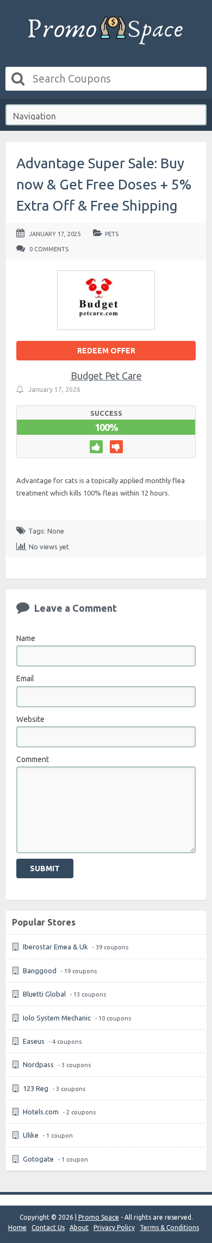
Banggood (40, 970)
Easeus (34, 1041)
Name (25, 638)
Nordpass (38, 1064)
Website (30, 719)
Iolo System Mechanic (57, 1018)
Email (25, 678)
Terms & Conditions (169, 1227)
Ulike (31, 1135)
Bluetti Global (44, 994)
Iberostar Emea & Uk (55, 946)
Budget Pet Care (106, 375)
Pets (112, 234)
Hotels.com (41, 1111)
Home (17, 1227)
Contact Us (48, 1227)
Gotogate (38, 1159)
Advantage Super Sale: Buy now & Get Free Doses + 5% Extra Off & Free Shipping (103, 184)
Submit (45, 868)
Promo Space (98, 1217)
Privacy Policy (114, 1227)
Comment (32, 759)
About (79, 1227)
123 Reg (35, 1088)
